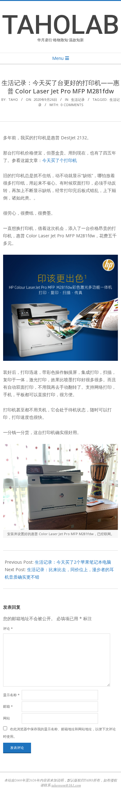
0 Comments (72, 104)
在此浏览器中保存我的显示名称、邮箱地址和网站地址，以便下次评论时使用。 (59, 733)
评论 (8, 628)
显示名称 (11, 694)
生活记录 (78, 99)
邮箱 (8, 706)
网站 (6, 718)
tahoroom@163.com (66, 785)
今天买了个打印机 (59, 160)
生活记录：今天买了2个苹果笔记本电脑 (73, 562)
